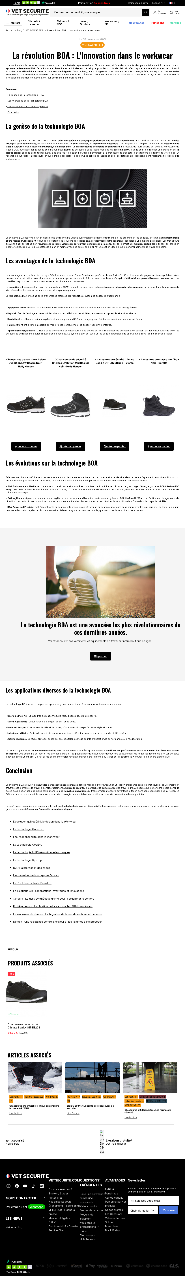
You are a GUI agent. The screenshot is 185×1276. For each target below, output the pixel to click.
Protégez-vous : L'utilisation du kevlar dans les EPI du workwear (52, 906)
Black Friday (112, 1230)
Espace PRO (158, 3)
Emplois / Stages (58, 1193)
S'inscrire (169, 1210)
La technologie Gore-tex (28, 829)
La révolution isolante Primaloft (32, 883)
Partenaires (55, 1197)
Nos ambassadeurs (60, 1201)
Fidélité (109, 1189)
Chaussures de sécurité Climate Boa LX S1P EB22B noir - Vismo (24, 1027)
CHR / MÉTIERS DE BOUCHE (152, 1097)
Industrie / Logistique (34, 1097)
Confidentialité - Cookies (64, 1226)
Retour (13, 949)
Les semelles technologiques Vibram (36, 875)
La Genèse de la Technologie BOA (25, 95)
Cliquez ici (100, 656)
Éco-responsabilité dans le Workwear (36, 837)
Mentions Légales (59, 1218)
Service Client (57, 1230)
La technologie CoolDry (27, 844)
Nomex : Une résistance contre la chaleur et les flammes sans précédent (58, 921)
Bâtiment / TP (16, 1097)
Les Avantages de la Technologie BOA (27, 100)
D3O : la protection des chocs (31, 868)
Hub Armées (87, 1239)
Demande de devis (138, 3)
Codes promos (114, 1209)
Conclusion (13, 112)
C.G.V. (52, 1222)
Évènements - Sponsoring (64, 1205)
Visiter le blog (14, 1227)
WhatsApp (36, 1207)
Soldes (109, 1222)
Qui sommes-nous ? (60, 1189)
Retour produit (89, 1206)
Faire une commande (92, 1194)
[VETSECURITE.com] (27, 12)
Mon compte (87, 1235)
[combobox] (144, 1210)
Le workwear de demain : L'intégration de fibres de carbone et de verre (57, 914)
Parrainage (111, 1193)
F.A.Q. (83, 1230)
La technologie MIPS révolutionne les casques (41, 852)
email (14, 1207)
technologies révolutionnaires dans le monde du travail (83, 756)
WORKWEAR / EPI (92, 44)
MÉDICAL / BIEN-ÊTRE (156, 1101)
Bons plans (111, 1226)
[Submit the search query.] (145, 12)
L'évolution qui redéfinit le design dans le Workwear (44, 821)
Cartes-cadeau (114, 1197)
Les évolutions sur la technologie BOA (27, 106)
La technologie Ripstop (27, 860)
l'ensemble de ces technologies (55, 809)
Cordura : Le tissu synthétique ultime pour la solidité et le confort (53, 898)
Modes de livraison (91, 1210)
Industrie (12, 733)
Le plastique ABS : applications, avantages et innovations (48, 891)
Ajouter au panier (26, 446)
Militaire (24, 733)
